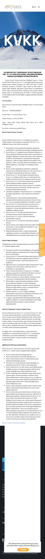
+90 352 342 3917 (11, 512)
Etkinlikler (5, 494)
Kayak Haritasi (7, 489)
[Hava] (42, 227)
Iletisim (4, 497)
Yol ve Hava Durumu (9, 492)
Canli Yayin (6, 485)
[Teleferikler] (42, 233)
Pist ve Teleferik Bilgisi (10, 487)
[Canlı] (42, 246)
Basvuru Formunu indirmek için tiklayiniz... (14, 423)
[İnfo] (42, 252)
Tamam (23, 550)
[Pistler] (42, 239)
